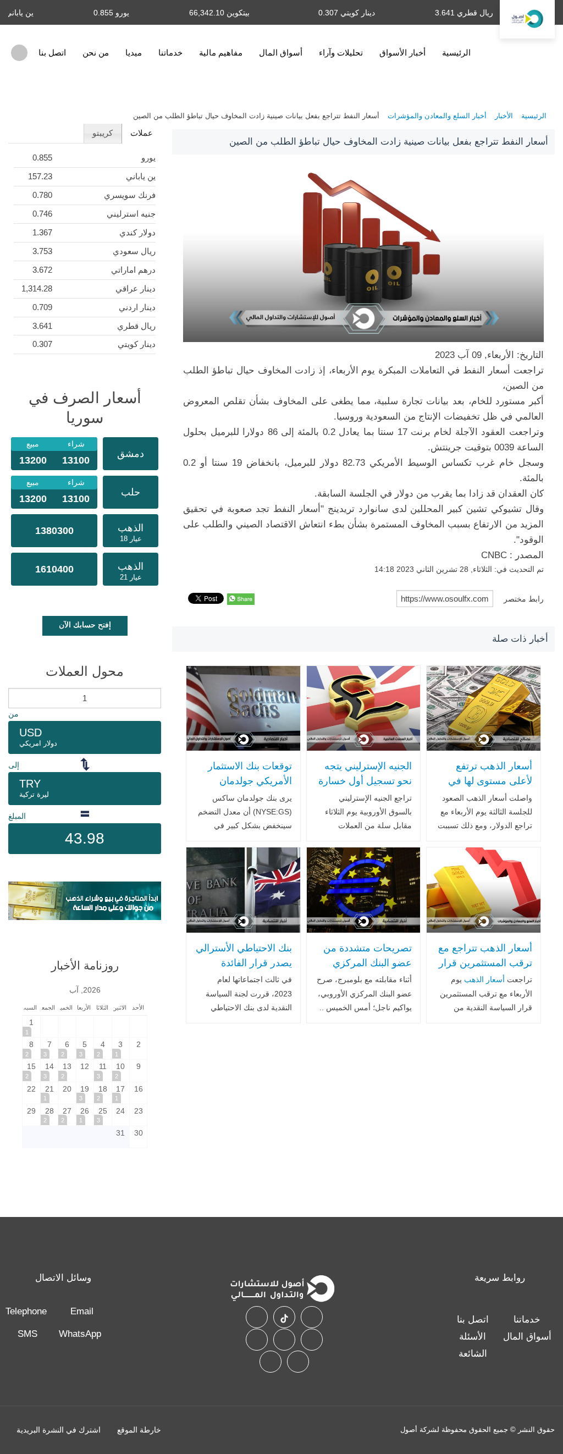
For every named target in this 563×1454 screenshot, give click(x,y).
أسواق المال (280, 52)
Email (81, 1311)
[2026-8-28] (49, 1115)
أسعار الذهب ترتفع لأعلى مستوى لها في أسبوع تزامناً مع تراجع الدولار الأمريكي (488, 788)
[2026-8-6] (66, 1048)
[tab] (142, 134)
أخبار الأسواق (402, 52)
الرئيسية (456, 52)
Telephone (26, 1311)
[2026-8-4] (102, 1048)
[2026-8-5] (84, 1048)
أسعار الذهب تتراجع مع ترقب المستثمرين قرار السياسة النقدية (485, 963)
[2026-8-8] (31, 1048)
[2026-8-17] (120, 1093)
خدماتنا (170, 52)
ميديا (133, 52)
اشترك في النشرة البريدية (58, 1429)
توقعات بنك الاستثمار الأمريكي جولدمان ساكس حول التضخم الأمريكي (249, 788)
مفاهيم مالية (220, 52)
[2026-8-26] (84, 1115)
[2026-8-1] (31, 1026)
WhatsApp (80, 1334)
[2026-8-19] (84, 1093)
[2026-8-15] (31, 1070)
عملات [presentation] (141, 132)
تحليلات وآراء (341, 52)
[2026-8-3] (120, 1048)
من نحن (95, 52)
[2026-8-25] (102, 1115)
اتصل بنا (52, 52)
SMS (27, 1334)
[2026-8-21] (49, 1093)
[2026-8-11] (102, 1070)
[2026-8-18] (102, 1093)
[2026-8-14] (49, 1070)
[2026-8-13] (66, 1070)
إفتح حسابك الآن (85, 624)
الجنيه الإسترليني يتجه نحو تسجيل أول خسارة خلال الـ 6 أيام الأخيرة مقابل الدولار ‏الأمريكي (365, 788)
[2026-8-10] (120, 1070)
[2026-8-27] (66, 1115)
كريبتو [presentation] (102, 132)
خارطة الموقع (139, 1429)
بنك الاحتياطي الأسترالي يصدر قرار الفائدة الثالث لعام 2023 (243, 963)
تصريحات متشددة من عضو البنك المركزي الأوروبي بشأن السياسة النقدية (364, 970)
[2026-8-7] (49, 1048)
